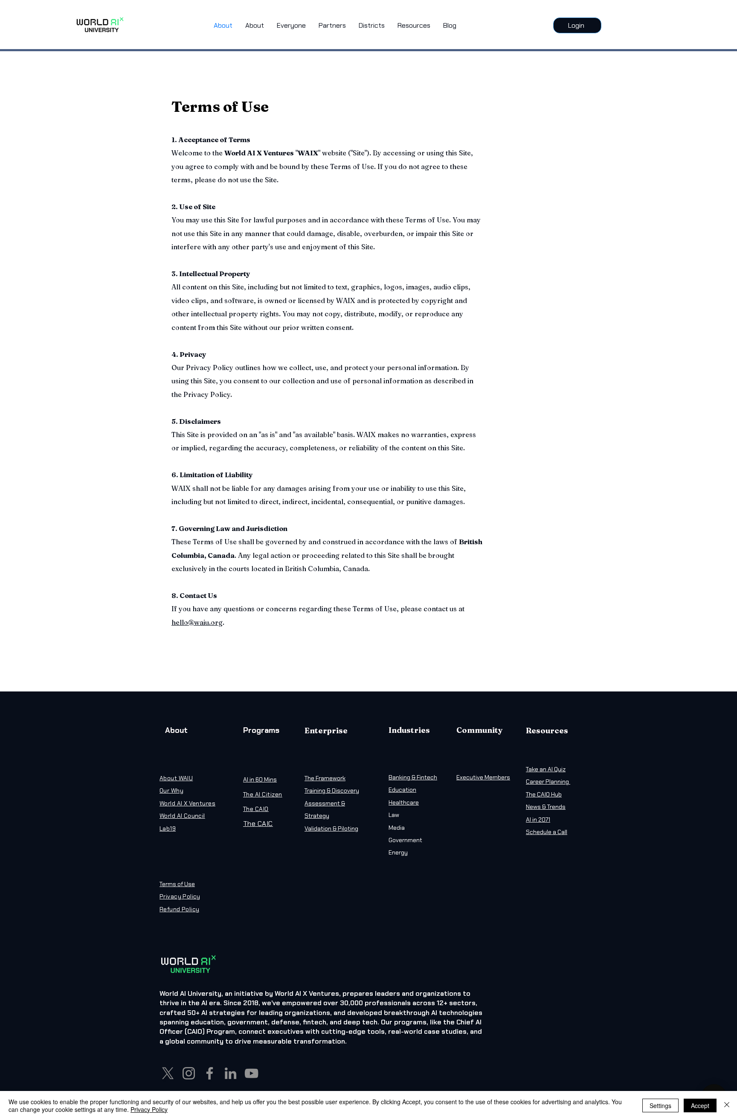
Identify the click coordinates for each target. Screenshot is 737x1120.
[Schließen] (727, 1105)
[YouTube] (251, 1073)
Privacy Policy (149, 1109)
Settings (660, 1105)
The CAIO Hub (544, 794)
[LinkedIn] (230, 1073)
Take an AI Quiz (546, 769)
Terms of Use (177, 884)
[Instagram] (188, 1073)
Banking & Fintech (413, 777)
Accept (700, 1105)
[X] (168, 1073)
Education (402, 789)
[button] (291, 25)
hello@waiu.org (197, 622)
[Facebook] (209, 1073)
